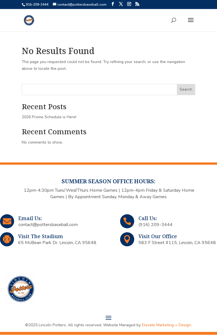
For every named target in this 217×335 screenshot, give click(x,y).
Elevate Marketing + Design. (167, 325)
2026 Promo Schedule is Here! (49, 117)
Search (186, 89)
